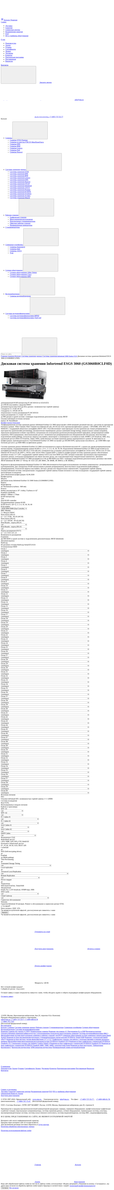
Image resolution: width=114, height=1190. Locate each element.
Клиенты (8, 55)
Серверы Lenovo (16, 148)
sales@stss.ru (6, 1019)
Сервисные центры (12, 30)
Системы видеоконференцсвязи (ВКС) (93, 1033)
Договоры (9, 53)
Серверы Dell (15, 150)
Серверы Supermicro (17, 247)
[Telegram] (58, 100)
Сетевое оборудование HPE (20, 276)
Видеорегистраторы (93, 1031)
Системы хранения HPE (19, 174)
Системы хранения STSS (19, 172)
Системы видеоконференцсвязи (17, 313)
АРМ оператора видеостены (41, 1047)
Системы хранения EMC (19, 180)
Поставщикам (10, 59)
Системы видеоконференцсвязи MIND (24, 316)
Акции (8, 45)
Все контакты (6, 1025)
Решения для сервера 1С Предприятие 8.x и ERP (67, 1031)
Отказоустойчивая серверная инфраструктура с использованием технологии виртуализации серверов (39, 1033)
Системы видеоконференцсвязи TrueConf (25, 318)
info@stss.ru (64, 1099)
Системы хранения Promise (20, 190)
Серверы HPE (15, 144)
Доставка (8, 26)
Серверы (8, 138)
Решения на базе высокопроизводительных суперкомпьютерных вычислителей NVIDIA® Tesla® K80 (45, 1037)
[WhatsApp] (24, 100)
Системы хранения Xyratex (20, 196)
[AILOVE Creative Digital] (17, 1148)
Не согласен (14, 1188)
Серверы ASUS (16, 251)
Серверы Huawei (16, 152)
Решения (4, 1031)
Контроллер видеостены (21, 1047)
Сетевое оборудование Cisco (20, 274)
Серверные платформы (14, 245)
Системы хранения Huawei (20, 182)
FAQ (7, 34)
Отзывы (8, 47)
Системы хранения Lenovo (20, 178)
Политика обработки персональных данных (17, 1126)
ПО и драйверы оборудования (16, 36)
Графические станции (18, 217)
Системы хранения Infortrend (21, 186)
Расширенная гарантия (14, 32)
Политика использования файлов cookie (16, 1130)
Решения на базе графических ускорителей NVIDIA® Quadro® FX (75, 1043)
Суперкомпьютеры (12, 227)
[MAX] (5, 100)
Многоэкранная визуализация (21, 219)
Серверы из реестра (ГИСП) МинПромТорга (27, 142)
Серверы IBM (15, 146)
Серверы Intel (15, 249)
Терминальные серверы (39, 1031)
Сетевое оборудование (14, 270)
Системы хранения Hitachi (20, 198)
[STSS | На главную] (17, 17)
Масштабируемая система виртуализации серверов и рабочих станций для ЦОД (31, 1035)
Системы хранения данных (15, 169)
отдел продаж (44, 1124)
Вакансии (9, 61)
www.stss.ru (37, 1099)
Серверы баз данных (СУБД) (19, 1031)
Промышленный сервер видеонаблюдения (69, 1047)
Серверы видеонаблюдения (20, 296)
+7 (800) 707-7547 (7, 1021)
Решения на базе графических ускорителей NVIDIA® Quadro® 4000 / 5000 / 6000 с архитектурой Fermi (55, 1044)
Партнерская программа (14, 57)
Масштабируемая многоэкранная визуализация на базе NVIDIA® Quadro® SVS (38, 1041)
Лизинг (8, 51)
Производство (10, 43)
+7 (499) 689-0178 (31, 1019)
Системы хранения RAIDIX (20, 192)
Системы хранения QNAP (20, 184)
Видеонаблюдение (12, 294)
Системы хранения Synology (21, 194)
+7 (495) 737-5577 (17, 1019)
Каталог (4, 1027)
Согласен (5, 1188)
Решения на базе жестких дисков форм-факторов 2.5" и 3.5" (29, 1039)
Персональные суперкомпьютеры (22, 221)
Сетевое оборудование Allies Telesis (23, 272)
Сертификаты (10, 49)
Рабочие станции (12, 215)
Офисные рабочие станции (20, 223)
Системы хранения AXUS (20, 188)
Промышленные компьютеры (21, 225)
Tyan (11, 253)
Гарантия (8, 28)
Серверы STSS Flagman (19, 140)
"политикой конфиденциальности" (82, 1186)
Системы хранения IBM (19, 176)
